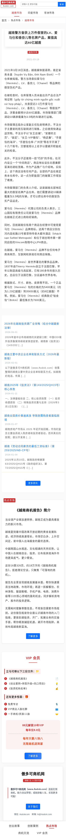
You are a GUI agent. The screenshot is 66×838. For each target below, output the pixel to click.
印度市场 (33, 12)
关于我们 (33, 806)
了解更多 (33, 636)
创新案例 (33, 825)
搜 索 (62, 4)
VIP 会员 (42, 833)
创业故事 (14, 825)
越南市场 (17, 12)
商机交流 (23, 833)
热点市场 (51, 825)
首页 (4, 20)
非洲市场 (49, 12)
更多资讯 (33, 483)
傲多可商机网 (33, 774)
